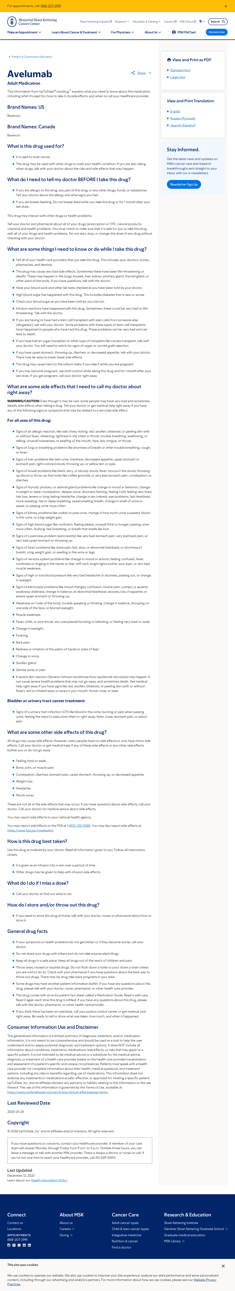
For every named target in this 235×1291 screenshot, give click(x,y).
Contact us (15, 1223)
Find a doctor (121, 1247)
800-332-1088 (79, 825)
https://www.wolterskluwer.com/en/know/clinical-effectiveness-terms (57, 1092)
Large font (177, 77)
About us (66, 1223)
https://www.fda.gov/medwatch (30, 830)
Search (215, 21)
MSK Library (173, 1241)
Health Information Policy (49, 1180)
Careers (65, 1229)
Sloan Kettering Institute (181, 1223)
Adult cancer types (125, 1223)
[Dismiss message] (226, 6)
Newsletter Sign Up (184, 184)
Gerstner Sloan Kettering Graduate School (194, 1229)
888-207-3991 (51, 6)
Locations (14, 1229)
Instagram (8, 1245)
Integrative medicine (126, 1235)
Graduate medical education (184, 1235)
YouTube (24, 1245)
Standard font (180, 70)
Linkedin (29, 1245)
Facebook (13, 1245)
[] (183, 118)
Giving (65, 1235)
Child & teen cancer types (130, 1229)
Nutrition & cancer (125, 1241)
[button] (122, 21)
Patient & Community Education (32, 56)
